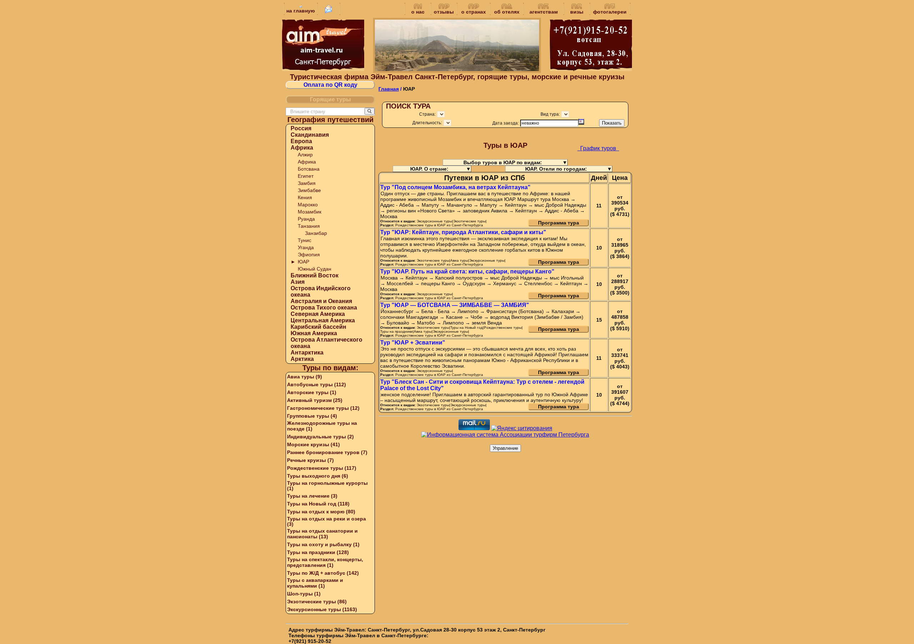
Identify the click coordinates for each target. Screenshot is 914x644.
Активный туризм (309, 400)
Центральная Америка (323, 320)
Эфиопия (309, 254)
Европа (301, 141)
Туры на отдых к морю (316, 511)
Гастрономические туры (318, 408)
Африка (302, 148)
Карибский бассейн (318, 327)
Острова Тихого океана (324, 308)
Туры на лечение (308, 496)
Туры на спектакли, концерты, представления (325, 562)
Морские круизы (308, 444)
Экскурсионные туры (314, 609)
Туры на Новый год (311, 504)
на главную (300, 11)
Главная (388, 89)
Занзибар (316, 233)
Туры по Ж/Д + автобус (316, 573)
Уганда (306, 247)
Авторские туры (307, 392)
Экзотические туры (311, 601)
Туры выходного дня (313, 476)
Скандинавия (310, 135)
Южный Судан (314, 269)
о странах (473, 12)
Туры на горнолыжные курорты (327, 483)
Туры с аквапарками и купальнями (315, 583)
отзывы (444, 12)
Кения (305, 197)
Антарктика (307, 352)
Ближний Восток (314, 275)
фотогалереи (610, 12)
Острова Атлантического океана (326, 343)
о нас (418, 12)
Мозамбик (309, 212)
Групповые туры (308, 416)
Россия (301, 128)
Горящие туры (330, 99)
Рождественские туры (315, 468)
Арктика (302, 359)
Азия (298, 282)
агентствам (543, 12)
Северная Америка (318, 314)
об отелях (506, 12)
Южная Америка (314, 333)
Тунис (304, 240)
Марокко (308, 204)
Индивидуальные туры (316, 436)
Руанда (306, 219)
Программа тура (558, 223)
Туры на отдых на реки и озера (326, 519)
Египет (305, 176)
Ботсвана (309, 169)
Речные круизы (306, 460)
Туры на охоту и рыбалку (319, 544)
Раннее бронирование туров (323, 452)
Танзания (309, 226)
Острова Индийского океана (321, 291)
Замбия (307, 183)
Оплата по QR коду (330, 85)
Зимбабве (309, 190)
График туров (598, 148)
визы (576, 12)
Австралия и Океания (321, 301)
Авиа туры (300, 376)
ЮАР (303, 262)
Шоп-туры (300, 594)
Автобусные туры (310, 384)
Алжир (305, 154)
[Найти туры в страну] (370, 111)
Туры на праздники (311, 552)
